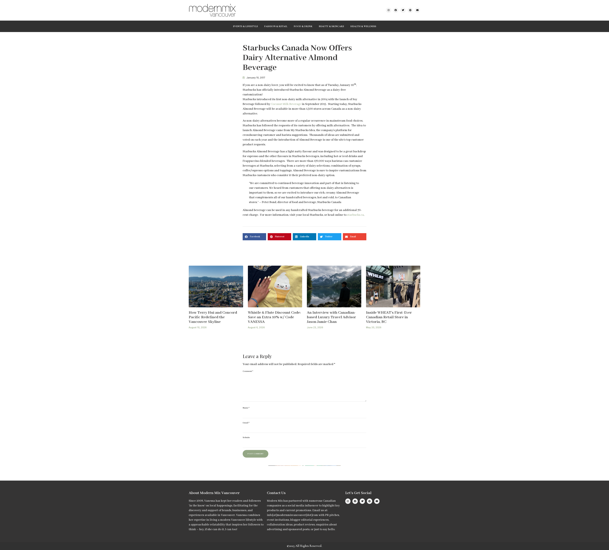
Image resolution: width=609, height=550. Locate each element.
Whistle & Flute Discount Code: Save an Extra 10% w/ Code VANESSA (274, 317)
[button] (254, 236)
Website (246, 437)
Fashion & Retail (275, 26)
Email (246, 422)
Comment (248, 371)
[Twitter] (403, 10)
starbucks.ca (355, 215)
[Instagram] (388, 10)
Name (246, 408)
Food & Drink (303, 26)
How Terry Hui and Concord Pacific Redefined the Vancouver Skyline (213, 317)
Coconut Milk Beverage (286, 104)
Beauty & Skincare (331, 26)
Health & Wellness (363, 26)
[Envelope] (417, 10)
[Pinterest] (410, 10)
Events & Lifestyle (245, 26)
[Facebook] (396, 10)
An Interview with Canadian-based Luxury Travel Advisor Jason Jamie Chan (331, 317)
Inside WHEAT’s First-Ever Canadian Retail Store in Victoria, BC (389, 317)
